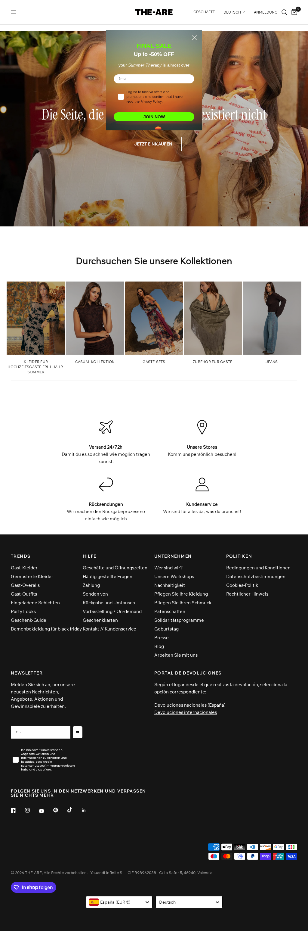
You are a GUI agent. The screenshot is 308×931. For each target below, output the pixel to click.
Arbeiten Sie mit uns (176, 655)
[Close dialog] (194, 38)
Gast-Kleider (24, 568)
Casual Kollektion (95, 362)
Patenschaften (169, 611)
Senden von (95, 594)
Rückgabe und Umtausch (109, 603)
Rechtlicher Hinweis (247, 594)
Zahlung (91, 585)
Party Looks (23, 611)
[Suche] (284, 12)
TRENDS (20, 556)
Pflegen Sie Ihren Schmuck (182, 603)
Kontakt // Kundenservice (109, 629)
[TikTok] (74, 810)
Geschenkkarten (100, 620)
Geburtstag (166, 629)
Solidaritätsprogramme (179, 620)
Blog (159, 646)
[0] (293, 12)
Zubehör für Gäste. (213, 362)
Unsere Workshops (174, 576)
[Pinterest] (59, 810)
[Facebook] (17, 810)
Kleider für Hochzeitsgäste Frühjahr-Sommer (36, 367)
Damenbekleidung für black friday (46, 629)
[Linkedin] (88, 810)
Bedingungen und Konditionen (258, 568)
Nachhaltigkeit (169, 585)
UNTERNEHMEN (173, 556)
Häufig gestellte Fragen (107, 576)
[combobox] (119, 902)
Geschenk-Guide (28, 620)
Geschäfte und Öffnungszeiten (115, 568)
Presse (161, 637)
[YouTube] (45, 811)
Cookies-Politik (242, 585)
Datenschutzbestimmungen (255, 576)
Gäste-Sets (154, 362)
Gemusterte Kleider (32, 576)
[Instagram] (31, 810)
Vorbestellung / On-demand (112, 611)
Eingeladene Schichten (35, 603)
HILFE (90, 556)
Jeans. (272, 362)
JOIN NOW (154, 116)
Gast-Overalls (25, 585)
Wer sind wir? (168, 568)
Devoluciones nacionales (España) (190, 705)
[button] (153, 144)
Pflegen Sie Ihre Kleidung (181, 594)
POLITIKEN (239, 556)
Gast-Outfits (24, 594)
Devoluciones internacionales (185, 712)
